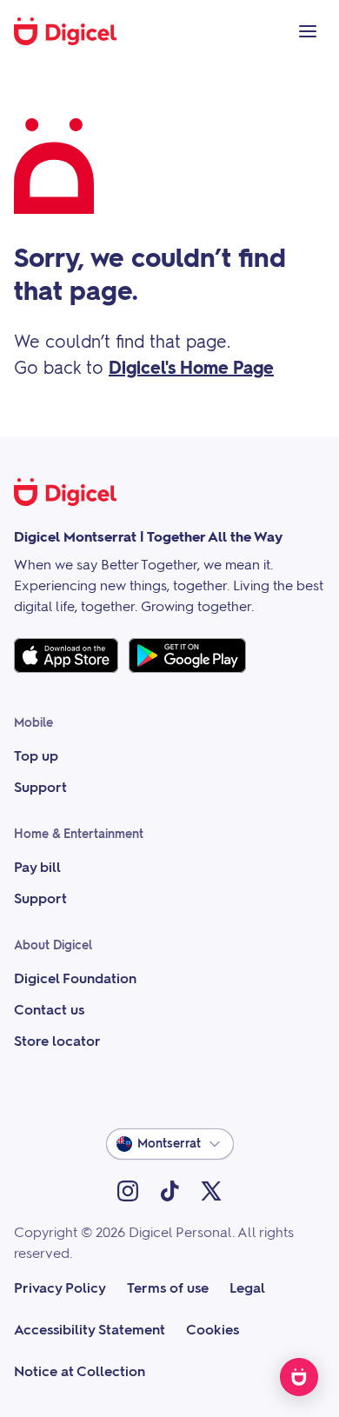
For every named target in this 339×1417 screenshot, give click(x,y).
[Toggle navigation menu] (307, 31)
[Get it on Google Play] (187, 655)
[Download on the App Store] (66, 655)
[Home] (74, 31)
